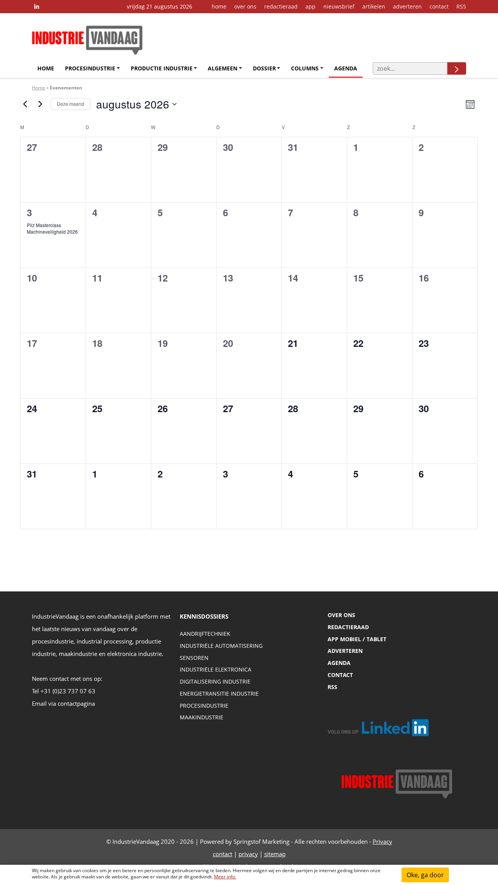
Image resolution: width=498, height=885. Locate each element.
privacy (248, 854)
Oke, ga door (425, 875)
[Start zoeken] (456, 68)
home (219, 6)
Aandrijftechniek (205, 633)
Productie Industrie (162, 68)
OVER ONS (341, 615)
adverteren (407, 6)
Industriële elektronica (215, 669)
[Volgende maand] (40, 104)
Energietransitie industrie (219, 693)
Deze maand (70, 103)
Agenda (345, 68)
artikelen (373, 6)
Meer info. (225, 876)
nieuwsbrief (338, 6)
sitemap (275, 854)
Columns (305, 68)
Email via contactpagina (63, 703)
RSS (461, 6)
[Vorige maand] (25, 104)
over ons (245, 6)
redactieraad (281, 6)
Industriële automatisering (221, 645)
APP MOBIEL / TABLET (357, 639)
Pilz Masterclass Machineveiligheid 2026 (52, 228)
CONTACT (340, 675)
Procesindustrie (90, 68)
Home (45, 68)
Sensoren (194, 657)
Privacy (382, 841)
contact (439, 6)
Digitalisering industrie (215, 681)
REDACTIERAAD (348, 627)
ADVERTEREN (345, 650)
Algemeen (222, 68)
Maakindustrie (201, 717)
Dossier (264, 68)
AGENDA (339, 662)
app (310, 6)
